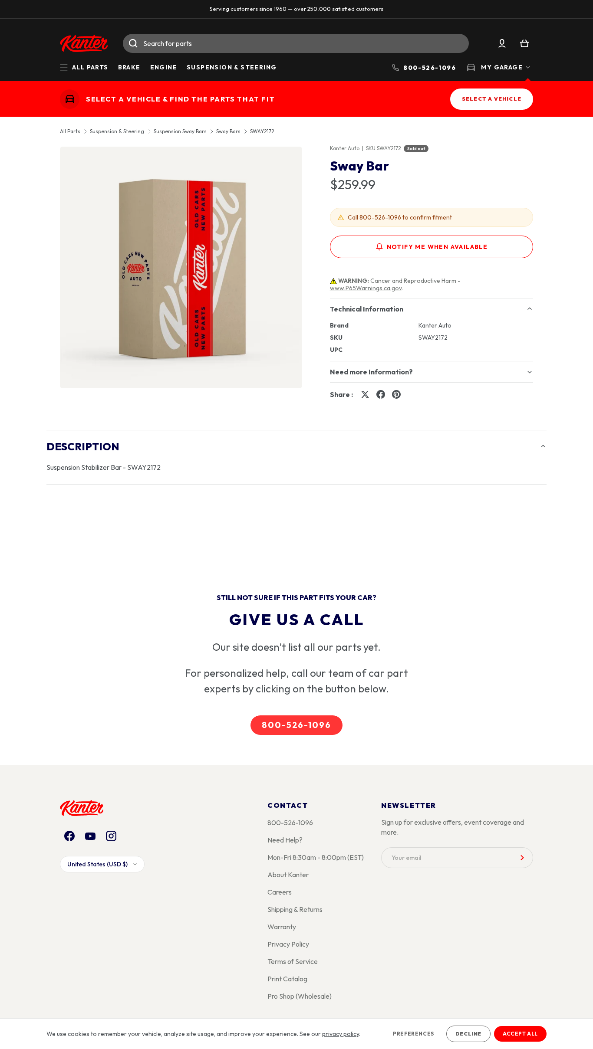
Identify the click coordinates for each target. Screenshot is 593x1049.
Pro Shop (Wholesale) (299, 996)
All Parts (70, 131)
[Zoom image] (181, 268)
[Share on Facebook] (381, 394)
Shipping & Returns (295, 909)
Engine (163, 67)
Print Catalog (287, 978)
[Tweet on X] (365, 394)
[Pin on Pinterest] (396, 394)
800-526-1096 (296, 725)
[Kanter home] (69, 98)
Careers (279, 892)
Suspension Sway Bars (180, 131)
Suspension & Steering (232, 67)
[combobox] (296, 43)
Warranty (281, 926)
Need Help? (285, 840)
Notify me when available (437, 247)
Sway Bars (228, 131)
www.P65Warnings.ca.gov (366, 288)
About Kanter (288, 874)
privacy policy (340, 1034)
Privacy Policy (288, 944)
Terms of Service (292, 961)
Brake (129, 67)
